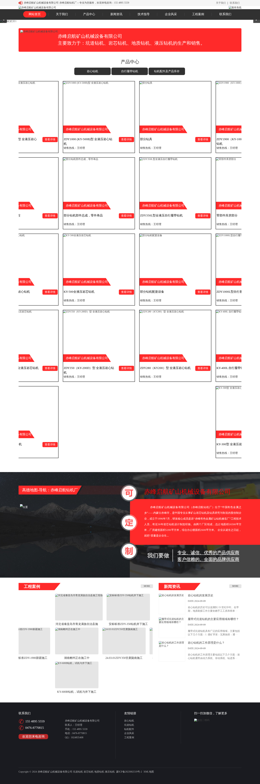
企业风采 (171, 14)
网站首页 (35, 14)
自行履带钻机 (129, 71)
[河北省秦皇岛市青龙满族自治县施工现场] (51, 595)
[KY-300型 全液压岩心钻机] (203, 388)
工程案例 (198, 14)
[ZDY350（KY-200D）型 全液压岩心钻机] (58, 311)
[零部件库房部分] (197, 159)
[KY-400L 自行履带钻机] (201, 311)
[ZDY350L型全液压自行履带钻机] (130, 159)
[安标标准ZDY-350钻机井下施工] (97, 595)
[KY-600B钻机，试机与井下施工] (46, 663)
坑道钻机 (129, 725)
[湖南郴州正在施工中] (40, 629)
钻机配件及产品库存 (167, 71)
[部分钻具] (117, 83)
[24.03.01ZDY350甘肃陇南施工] (93, 629)
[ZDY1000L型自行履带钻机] (203, 235)
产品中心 (89, 14)
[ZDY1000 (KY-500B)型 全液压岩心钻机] (57, 83)
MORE (147, 586)
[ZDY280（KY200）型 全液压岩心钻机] (133, 311)
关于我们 (221, 3)
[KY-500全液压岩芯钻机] (49, 235)
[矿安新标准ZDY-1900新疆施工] (140, 629)
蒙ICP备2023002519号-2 (129, 771)
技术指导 (144, 14)
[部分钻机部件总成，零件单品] (52, 159)
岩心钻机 (92, 71)
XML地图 (148, 771)
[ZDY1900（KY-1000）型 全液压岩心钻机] (211, 83)
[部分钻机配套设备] (122, 235)
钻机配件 (129, 729)
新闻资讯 (116, 14)
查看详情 (21, 139)
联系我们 (235, 3)
